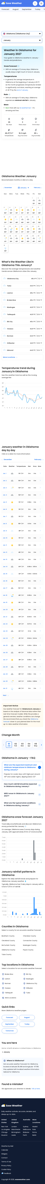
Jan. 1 (4, 473)
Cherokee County (29, 936)
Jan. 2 (5, 481)
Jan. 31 (5, 688)
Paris (34, 1129)
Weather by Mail (7, 1146)
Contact (4, 1158)
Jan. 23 (5, 631)
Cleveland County (8, 941)
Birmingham (16, 1132)
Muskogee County (29, 945)
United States (4, 1121)
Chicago (4, 1132)
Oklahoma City (31, 983)
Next (4, 695)
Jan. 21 (5, 617)
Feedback (7, 1173)
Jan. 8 (5, 523)
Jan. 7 (5, 516)
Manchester (16, 1129)
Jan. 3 (5, 488)
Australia (26, 1120)
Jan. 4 (5, 495)
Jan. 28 (5, 667)
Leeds (14, 1135)
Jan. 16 (5, 581)
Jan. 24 (5, 638)
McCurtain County (8, 945)
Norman (8, 983)
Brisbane (26, 1132)
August (16, 9)
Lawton (7, 979)
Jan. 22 (5, 624)
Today (37, 9)
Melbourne (27, 1129)
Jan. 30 (5, 681)
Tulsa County (6, 954)
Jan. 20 (5, 609)
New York (4, 1127)
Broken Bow (9, 974)
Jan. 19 (5, 602)
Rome (34, 1132)
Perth (25, 1135)
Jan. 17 (5, 588)
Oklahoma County (8, 950)
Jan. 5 (5, 502)
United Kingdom (15, 1121)
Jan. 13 (5, 559)
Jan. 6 (5, 509)
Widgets (4, 1154)
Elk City (28, 974)
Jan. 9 (5, 531)
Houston (4, 1135)
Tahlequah (9, 993)
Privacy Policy (6, 1166)
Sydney (25, 1127)
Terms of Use (6, 1162)
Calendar (4, 1150)
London (14, 1127)
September (27, 9)
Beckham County (8, 936)
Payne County (28, 950)
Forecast (5, 9)
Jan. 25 (5, 645)
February (37, 188)
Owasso (8, 988)
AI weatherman (25, 108)
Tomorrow (10, 1031)
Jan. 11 (5, 545)
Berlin (34, 1135)
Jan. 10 (5, 538)
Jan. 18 (5, 595)
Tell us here (36, 1089)
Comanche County (30, 941)
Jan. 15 (5, 574)
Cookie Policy (6, 1169)
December (8, 188)
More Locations (10, 998)
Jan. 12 (5, 552)
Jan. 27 (5, 660)
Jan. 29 (5, 674)
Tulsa (28, 993)
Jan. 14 (5, 566)
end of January (22, 90)
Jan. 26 (5, 652)
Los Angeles (5, 1129)
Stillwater (29, 988)
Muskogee (30, 979)
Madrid (34, 1127)
